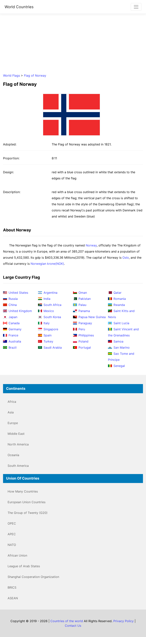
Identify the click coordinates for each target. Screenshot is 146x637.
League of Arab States (24, 566)
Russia (13, 299)
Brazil (13, 347)
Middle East (16, 434)
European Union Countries (26, 502)
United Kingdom (20, 311)
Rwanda (119, 305)
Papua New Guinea (92, 317)
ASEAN (13, 598)
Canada (14, 323)
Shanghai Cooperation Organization (33, 577)
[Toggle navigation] (136, 7)
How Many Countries (23, 491)
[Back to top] (135, 626)
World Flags (11, 75)
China (13, 305)
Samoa (118, 341)
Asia (11, 412)
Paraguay (85, 323)
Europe (13, 423)
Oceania (13, 455)
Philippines (86, 335)
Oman (83, 292)
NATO (12, 545)
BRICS (12, 587)
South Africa (52, 305)
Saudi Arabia (53, 347)
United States (18, 292)
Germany (15, 329)
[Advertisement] (73, 43)
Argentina (50, 292)
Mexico (49, 311)
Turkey (48, 341)
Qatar (117, 292)
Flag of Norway (35, 75)
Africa (12, 402)
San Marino (121, 347)
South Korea (52, 317)
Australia (15, 341)
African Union (17, 555)
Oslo (125, 257)
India (47, 299)
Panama (84, 311)
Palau (82, 305)
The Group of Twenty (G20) (28, 513)
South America (18, 466)
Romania (119, 299)
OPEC (12, 523)
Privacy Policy (123, 621)
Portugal (85, 347)
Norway (91, 245)
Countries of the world (66, 621)
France (13, 335)
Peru (82, 329)
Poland (83, 341)
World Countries (19, 7)
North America (18, 444)
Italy (47, 323)
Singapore (51, 329)
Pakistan (85, 299)
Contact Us (73, 625)
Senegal (119, 366)
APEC (12, 534)
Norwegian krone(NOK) (47, 264)
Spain (48, 335)
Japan (13, 317)
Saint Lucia (121, 323)
